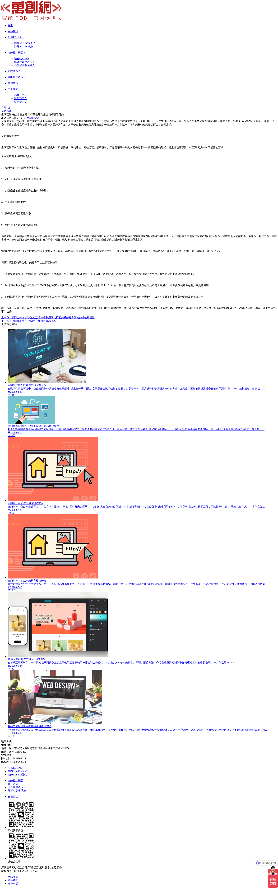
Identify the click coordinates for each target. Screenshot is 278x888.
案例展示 (13, 83)
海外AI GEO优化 (23, 46)
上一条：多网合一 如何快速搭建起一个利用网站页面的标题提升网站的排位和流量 (48, 317)
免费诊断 (6, 111)
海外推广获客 (15, 52)
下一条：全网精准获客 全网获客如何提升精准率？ (30, 320)
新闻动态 (19, 98)
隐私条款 (13, 880)
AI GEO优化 (15, 37)
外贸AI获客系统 (23, 65)
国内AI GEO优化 (23, 43)
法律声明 (13, 883)
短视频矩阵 (14, 71)
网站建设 (13, 31)
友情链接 (13, 796)
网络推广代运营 (17, 77)
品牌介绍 (19, 95)
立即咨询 (6, 107)
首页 (10, 25)
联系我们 (19, 101)
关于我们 (13, 89)
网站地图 (13, 876)
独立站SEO (20, 58)
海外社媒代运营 (23, 61)
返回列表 (35, 117)
